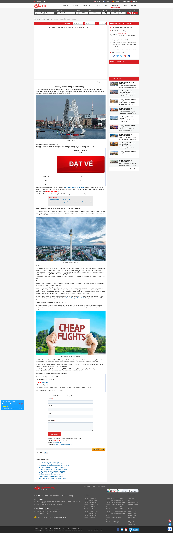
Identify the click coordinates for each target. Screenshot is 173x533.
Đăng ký (135, 1)
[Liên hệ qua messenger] (169, 525)
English (98, 1)
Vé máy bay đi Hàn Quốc (113, 522)
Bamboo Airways (132, 513)
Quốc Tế (109, 495)
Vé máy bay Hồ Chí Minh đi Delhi (115, 504)
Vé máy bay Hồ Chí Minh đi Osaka (115, 502)
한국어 (107, 1)
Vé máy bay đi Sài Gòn (90, 500)
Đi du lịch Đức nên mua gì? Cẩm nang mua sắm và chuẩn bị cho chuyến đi (71, 203)
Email (50, 413)
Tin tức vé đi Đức (115, 79)
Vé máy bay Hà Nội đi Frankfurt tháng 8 (125, 91)
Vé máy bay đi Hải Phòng (91, 506)
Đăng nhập (126, 1)
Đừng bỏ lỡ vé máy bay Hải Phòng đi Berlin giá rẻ (52, 469)
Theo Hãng (131, 495)
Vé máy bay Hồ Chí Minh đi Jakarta (115, 509)
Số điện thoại (52, 406)
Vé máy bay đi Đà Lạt (90, 513)
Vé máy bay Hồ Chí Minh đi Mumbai (115, 506)
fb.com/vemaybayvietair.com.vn (63, 444)
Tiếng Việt (117, 1)
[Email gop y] (129, 56)
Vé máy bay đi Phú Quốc (91, 511)
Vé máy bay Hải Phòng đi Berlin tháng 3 (50, 464)
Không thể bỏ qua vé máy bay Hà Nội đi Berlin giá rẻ (53, 465)
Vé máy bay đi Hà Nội (90, 498)
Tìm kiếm (132, 13)
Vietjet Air (130, 509)
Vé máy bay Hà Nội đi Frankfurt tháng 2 (125, 135)
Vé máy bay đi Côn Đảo (90, 515)
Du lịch (106, 5)
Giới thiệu (65, 5)
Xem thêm (133, 169)
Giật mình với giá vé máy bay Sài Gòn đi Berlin (52, 467)
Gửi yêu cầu (54, 434)
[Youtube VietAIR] (125, 56)
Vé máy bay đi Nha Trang (91, 504)
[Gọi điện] (169, 521)
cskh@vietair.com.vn (58, 442)
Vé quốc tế (86, 5)
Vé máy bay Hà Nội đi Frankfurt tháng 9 (125, 109)
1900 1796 (45, 382)
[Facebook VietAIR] (114, 56)
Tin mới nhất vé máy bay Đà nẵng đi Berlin (50, 476)
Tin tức (125, 5)
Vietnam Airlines (132, 511)
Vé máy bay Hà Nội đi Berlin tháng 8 (127, 100)
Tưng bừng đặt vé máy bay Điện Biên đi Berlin (51, 473)
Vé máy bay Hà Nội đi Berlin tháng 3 (127, 152)
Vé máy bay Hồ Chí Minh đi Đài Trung (116, 511)
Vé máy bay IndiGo (133, 502)
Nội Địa (86, 495)
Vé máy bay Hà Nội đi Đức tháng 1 (48, 462)
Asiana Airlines (131, 524)
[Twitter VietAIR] (118, 56)
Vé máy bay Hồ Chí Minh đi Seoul (115, 500)
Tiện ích (134, 5)
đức (46, 453)
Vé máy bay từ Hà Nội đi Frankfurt (126, 83)
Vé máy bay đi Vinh (89, 517)
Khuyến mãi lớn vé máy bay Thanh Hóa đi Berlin (52, 471)
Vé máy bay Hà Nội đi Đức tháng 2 (127, 126)
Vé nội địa (75, 5)
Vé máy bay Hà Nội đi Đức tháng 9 (127, 117)
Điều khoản (87, 486)
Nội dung (51, 420)
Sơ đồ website (101, 486)
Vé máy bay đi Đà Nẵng (90, 502)
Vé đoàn (115, 5)
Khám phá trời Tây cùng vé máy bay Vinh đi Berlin (52, 478)
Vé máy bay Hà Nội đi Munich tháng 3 (125, 161)
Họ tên (50, 398)
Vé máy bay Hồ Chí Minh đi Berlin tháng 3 (127, 143)
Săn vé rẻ (97, 5)
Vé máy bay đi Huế (89, 509)
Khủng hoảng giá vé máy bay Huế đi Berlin (50, 474)
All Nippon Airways (132, 522)
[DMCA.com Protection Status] (98, 449)
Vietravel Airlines (132, 515)
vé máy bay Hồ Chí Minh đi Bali (114, 498)
